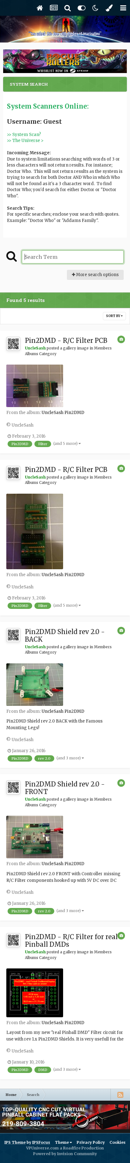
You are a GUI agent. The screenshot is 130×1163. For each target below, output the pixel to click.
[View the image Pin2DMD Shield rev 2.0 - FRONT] (34, 837)
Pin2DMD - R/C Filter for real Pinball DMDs (71, 940)
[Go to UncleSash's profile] (13, 344)
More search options (97, 274)
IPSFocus (41, 1142)
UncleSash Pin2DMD (63, 412)
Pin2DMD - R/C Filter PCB (66, 340)
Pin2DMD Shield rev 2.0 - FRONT (65, 788)
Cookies (117, 1142)
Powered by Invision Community (65, 1153)
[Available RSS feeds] (120, 1095)
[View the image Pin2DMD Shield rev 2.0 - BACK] (34, 684)
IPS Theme (15, 1142)
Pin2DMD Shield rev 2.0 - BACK (65, 635)
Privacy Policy (91, 1142)
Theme (62, 1142)
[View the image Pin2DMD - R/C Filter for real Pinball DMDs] (34, 992)
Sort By (113, 316)
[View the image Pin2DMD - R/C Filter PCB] (34, 386)
